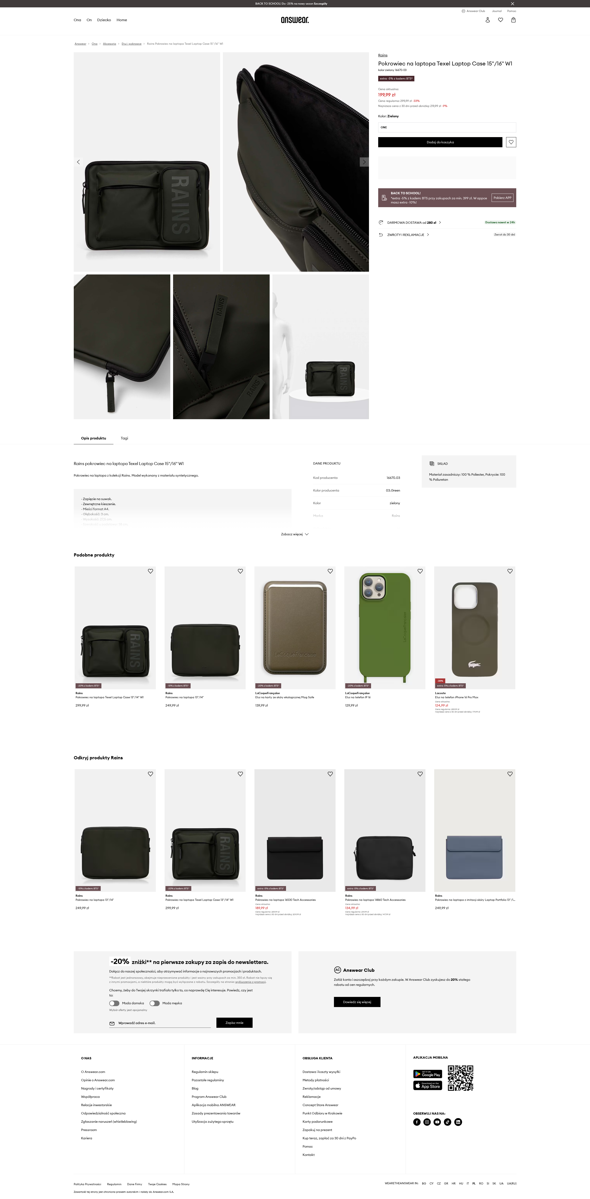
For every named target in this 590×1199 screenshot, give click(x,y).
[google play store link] (427, 1074)
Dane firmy (134, 1184)
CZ (439, 1183)
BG (424, 1183)
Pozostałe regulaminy (208, 1080)
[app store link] (427, 1085)
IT (468, 1183)
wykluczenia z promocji (250, 982)
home (122, 20)
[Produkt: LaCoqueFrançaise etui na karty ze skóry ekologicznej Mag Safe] (295, 627)
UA (501, 1183)
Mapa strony (181, 1184)
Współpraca (90, 1097)
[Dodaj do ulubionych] (511, 142)
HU (461, 1183)
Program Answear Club (209, 1097)
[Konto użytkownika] (487, 20)
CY (432, 1183)
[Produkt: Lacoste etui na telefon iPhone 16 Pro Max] (474, 627)
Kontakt (309, 1155)
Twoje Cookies (157, 1184)
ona (77, 20)
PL (474, 1183)
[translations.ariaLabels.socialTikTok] (447, 1122)
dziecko (104, 20)
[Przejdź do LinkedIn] (458, 1122)
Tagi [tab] (124, 438)
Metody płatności (316, 1080)
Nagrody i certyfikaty (97, 1088)
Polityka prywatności (87, 1184)
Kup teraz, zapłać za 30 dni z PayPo (329, 1138)
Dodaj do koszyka (440, 142)
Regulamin (114, 1184)
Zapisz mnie (234, 1023)
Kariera (86, 1138)
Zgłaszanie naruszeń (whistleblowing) (109, 1121)
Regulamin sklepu (205, 1072)
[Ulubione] (500, 20)
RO (481, 1183)
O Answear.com (93, 1072)
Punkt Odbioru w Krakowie (322, 1113)
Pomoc (308, 1146)
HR (454, 1183)
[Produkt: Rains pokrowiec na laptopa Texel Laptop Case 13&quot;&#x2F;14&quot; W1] (115, 627)
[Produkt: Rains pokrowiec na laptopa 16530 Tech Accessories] (295, 830)
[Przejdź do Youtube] (437, 1122)
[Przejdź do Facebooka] (417, 1122)
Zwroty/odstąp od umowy (322, 1088)
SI (488, 1183)
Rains (382, 55)
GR (446, 1183)
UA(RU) (511, 1183)
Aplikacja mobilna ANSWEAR (214, 1105)
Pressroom (89, 1130)
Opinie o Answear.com (98, 1080)
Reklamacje (312, 1097)
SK (494, 1183)
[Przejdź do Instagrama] (427, 1122)
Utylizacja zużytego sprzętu (212, 1121)
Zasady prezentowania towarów (216, 1113)
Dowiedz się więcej (357, 1002)
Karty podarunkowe (318, 1121)
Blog (195, 1088)
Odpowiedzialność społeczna (103, 1113)
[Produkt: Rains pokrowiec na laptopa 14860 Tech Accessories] (384, 830)
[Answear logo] (295, 20)
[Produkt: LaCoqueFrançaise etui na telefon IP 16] (384, 627)
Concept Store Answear (320, 1105)
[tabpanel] (295, 491)
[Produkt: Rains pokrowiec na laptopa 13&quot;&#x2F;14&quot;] (205, 627)
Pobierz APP (502, 198)
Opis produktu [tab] (93, 438)
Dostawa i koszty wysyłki (321, 1072)
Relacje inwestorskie (96, 1105)
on (89, 20)
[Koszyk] (513, 20)
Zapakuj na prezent (317, 1130)
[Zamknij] (512, 3)
